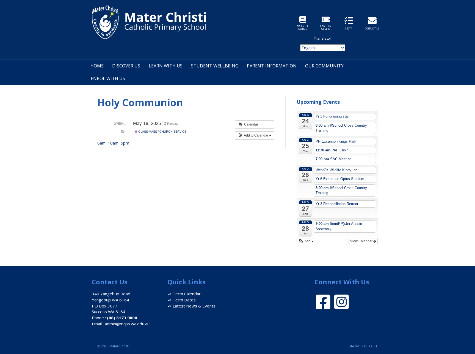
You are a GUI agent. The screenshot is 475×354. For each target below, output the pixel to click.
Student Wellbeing (214, 66)
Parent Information (272, 66)
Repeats (172, 123)
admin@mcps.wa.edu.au (127, 323)
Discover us (126, 66)
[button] (254, 135)
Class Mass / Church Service (161, 131)
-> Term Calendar (184, 293)
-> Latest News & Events (191, 306)
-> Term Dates (181, 300)
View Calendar (361, 241)
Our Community (324, 66)
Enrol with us (108, 78)
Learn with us (166, 66)
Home (97, 66)
